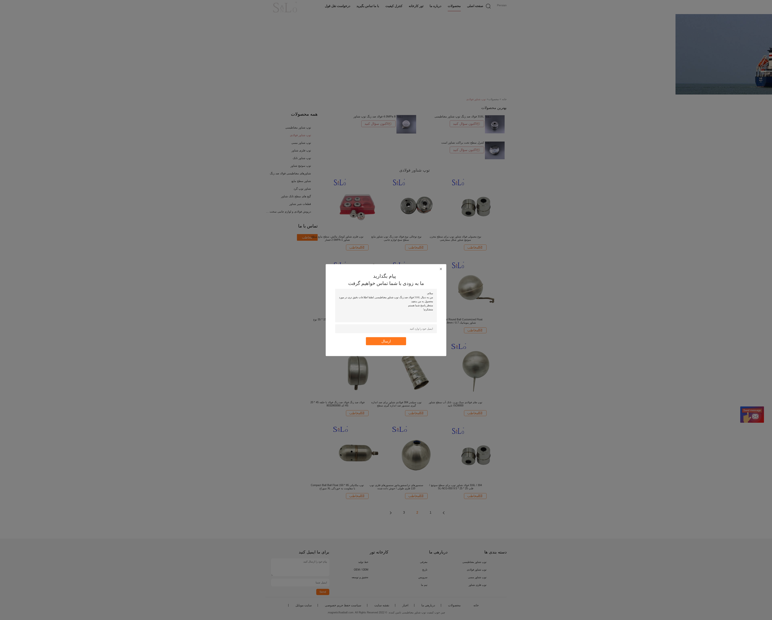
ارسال (386, 341)
